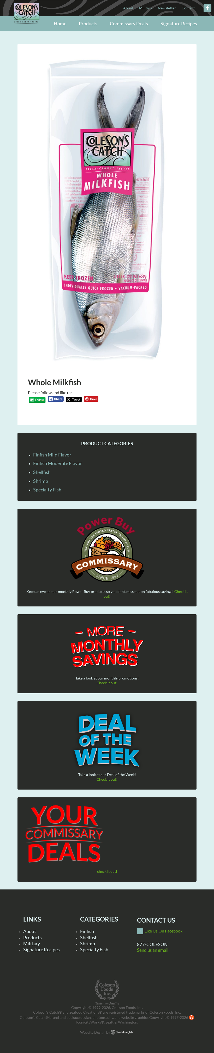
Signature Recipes (41, 949)
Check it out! (107, 683)
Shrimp (40, 481)
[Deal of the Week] (107, 740)
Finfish (87, 931)
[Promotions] (107, 646)
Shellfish (42, 472)
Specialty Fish (47, 489)
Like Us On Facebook (163, 931)
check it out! (107, 871)
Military (31, 943)
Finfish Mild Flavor (52, 455)
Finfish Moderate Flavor (57, 463)
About (29, 931)
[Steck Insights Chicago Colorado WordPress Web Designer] (122, 1032)
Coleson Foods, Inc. (26, 24)
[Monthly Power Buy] (107, 549)
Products (32, 937)
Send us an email (152, 950)
